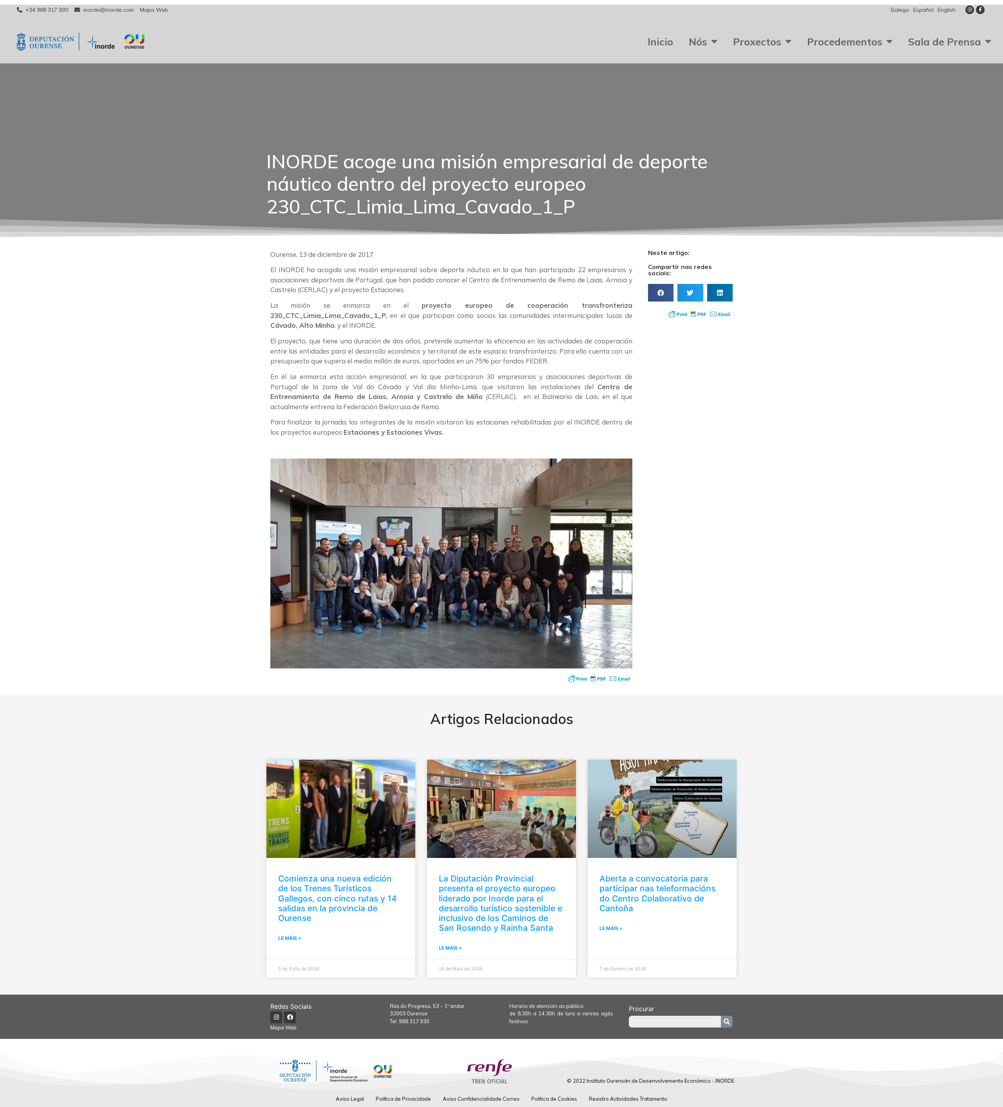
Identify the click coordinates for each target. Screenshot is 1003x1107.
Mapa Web (283, 1027)
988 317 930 (414, 1021)
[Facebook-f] (980, 9)
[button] (660, 293)
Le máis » (289, 938)
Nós (698, 41)
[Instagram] (969, 9)
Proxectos (757, 41)
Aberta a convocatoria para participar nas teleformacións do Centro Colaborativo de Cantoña (657, 893)
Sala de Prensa (944, 41)
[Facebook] (290, 1017)
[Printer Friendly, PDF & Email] (599, 678)
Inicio (660, 41)
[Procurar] (727, 1022)
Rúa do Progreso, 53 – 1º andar (427, 1006)
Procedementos (844, 41)
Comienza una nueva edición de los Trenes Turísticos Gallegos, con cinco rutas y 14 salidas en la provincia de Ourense (337, 898)
